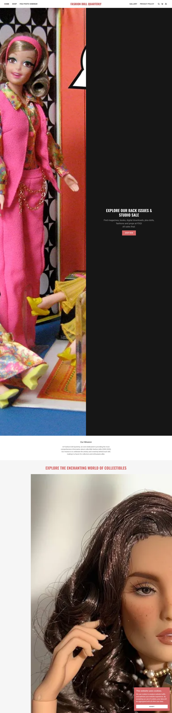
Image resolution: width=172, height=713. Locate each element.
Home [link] (6, 4)
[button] (162, 4)
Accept (152, 706)
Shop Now (129, 233)
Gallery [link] (133, 4)
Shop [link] (14, 4)
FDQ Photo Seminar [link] (29, 4)
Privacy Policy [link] (147, 4)
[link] (86, 5)
